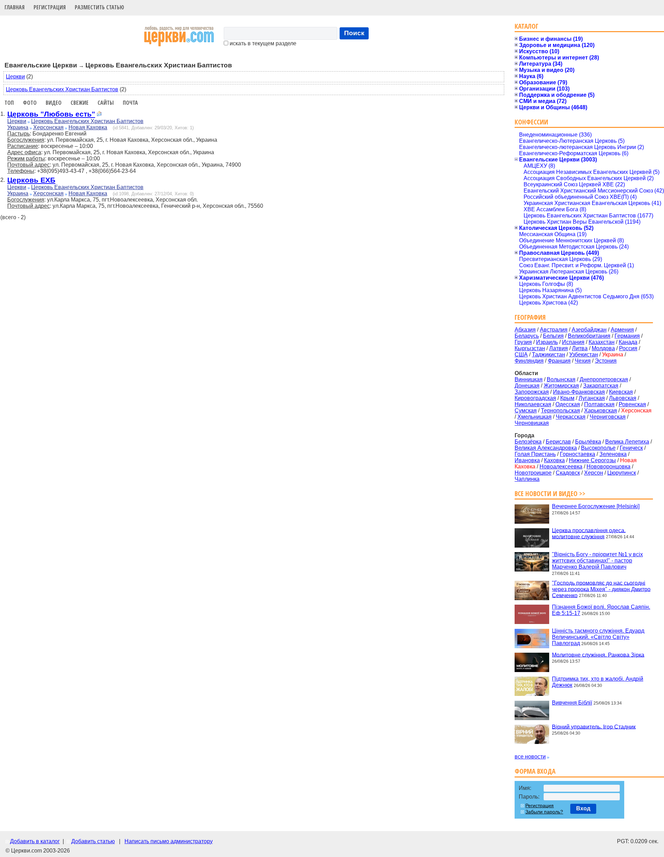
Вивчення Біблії (572, 703)
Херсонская (48, 127)
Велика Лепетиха (627, 442)
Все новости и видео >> (550, 493)
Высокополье (598, 448)
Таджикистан (548, 354)
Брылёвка (588, 442)
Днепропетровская (604, 379)
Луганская (592, 398)
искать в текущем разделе (262, 43)
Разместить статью (99, 7)
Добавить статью (93, 841)
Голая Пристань (535, 454)
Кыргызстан (530, 348)
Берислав (558, 442)
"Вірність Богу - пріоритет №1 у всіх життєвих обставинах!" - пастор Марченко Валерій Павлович (597, 560)
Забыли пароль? (544, 811)
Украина (17, 127)
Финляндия (529, 361)
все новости (530, 757)
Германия (627, 336)
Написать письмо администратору (168, 841)
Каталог (526, 26)
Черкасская (570, 417)
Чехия (583, 361)
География (530, 317)
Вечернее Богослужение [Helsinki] (595, 506)
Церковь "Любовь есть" (51, 114)
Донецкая (527, 386)
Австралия (554, 330)
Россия (628, 348)
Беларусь (527, 336)
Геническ (631, 448)
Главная (14, 7)
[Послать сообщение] (99, 115)
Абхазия (525, 330)
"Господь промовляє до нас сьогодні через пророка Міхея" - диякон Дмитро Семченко (601, 589)
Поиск (354, 33)
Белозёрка (528, 442)
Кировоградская (535, 398)
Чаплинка (527, 479)
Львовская (622, 398)
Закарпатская (600, 386)
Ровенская (632, 404)
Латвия (558, 348)
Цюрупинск (621, 473)
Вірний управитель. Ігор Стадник (594, 726)
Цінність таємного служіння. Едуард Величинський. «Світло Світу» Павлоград (598, 637)
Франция (559, 361)
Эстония (606, 361)
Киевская (621, 392)
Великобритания (589, 336)
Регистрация (50, 7)
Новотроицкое (533, 473)
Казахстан (602, 342)
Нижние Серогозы (592, 460)
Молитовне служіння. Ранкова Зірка (598, 655)
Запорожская (532, 392)
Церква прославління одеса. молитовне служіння (589, 533)
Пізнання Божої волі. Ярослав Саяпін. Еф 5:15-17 (601, 610)
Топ (9, 102)
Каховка (554, 460)
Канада (628, 342)
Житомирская (561, 386)
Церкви (15, 77)
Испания (573, 342)
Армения (622, 330)
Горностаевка (577, 454)
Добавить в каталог (35, 841)
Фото (30, 102)
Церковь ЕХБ (31, 180)
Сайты (106, 102)
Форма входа (535, 771)
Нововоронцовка (608, 466)
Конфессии (531, 122)
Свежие (80, 102)
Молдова (603, 348)
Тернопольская (560, 410)
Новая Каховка (87, 127)
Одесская (567, 404)
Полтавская (599, 404)
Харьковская (600, 410)
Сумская (526, 410)
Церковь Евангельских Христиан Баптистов (62, 89)
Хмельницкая (534, 417)
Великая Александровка (546, 448)
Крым (567, 398)
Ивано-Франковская (579, 392)
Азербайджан (589, 330)
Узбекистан (583, 354)
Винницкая (529, 379)
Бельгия (553, 336)
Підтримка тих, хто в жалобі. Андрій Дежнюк (597, 682)
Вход (583, 808)
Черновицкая (532, 423)
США (521, 354)
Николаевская (533, 404)
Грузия (523, 342)
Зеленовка (613, 454)
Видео (54, 102)
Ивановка (527, 460)
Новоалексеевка (561, 466)
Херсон (593, 473)
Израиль (547, 342)
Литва (580, 348)
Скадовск (568, 473)
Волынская (561, 379)
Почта (130, 102)
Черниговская (608, 417)
